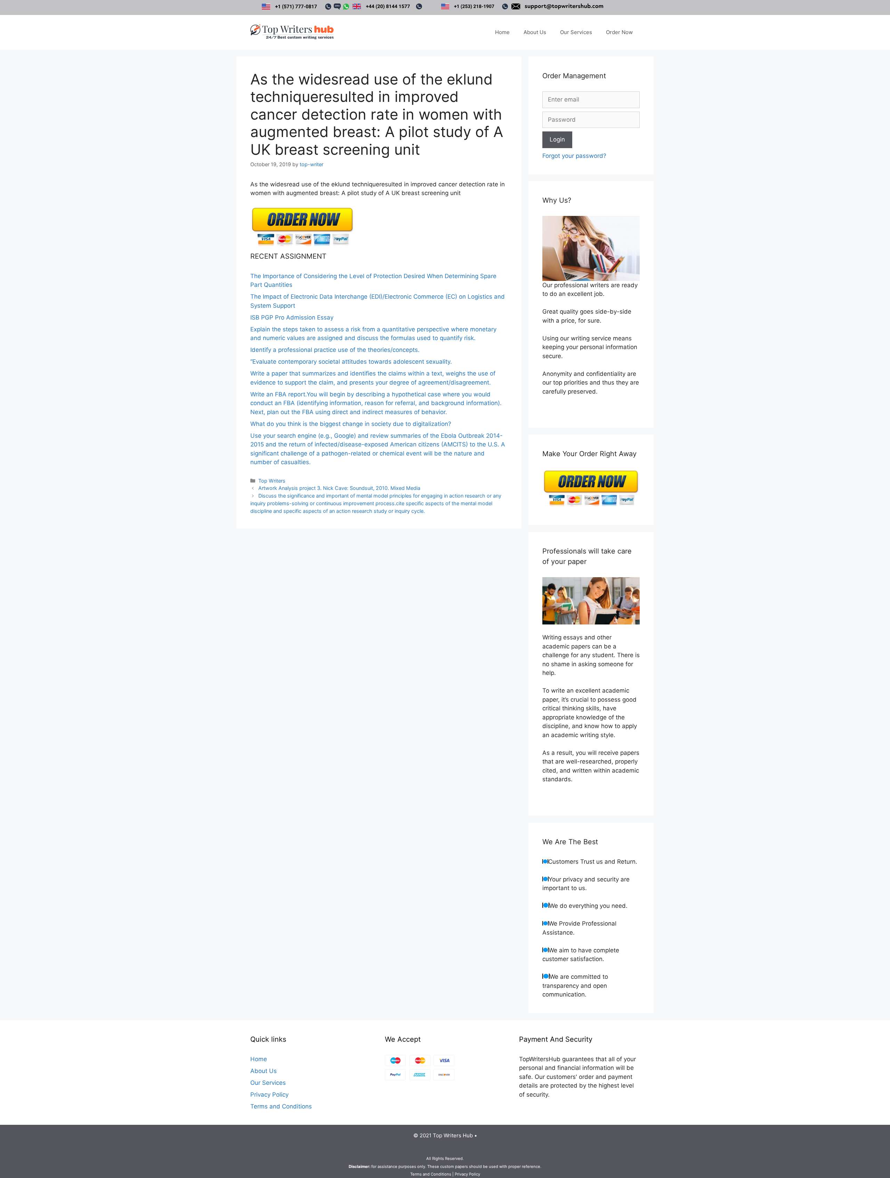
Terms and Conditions (281, 1106)
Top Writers (271, 481)
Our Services (576, 32)
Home (502, 32)
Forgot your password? (574, 155)
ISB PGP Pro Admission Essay (291, 317)
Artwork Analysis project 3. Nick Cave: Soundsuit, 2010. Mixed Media (339, 488)
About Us (535, 32)
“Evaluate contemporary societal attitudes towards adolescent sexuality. (351, 361)
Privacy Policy (269, 1094)
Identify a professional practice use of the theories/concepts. (335, 349)
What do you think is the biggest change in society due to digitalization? (350, 423)
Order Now (619, 32)
